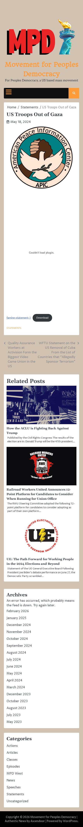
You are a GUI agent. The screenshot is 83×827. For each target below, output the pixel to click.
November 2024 (19, 632)
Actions (12, 746)
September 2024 (19, 646)
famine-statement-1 (19, 318)
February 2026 (18, 611)
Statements (14, 328)
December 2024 (19, 625)
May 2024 (14, 673)
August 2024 (16, 653)
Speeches (14, 787)
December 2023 (18, 694)
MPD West (15, 773)
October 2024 (17, 639)
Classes (12, 760)
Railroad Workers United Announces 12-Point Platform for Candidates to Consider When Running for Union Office (40, 494)
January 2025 (16, 618)
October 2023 (17, 701)
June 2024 (14, 666)
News (11, 780)
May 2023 (14, 722)
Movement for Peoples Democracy (53, 817)
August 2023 (16, 708)
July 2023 (13, 715)
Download (42, 318)
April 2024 (14, 680)
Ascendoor (37, 821)
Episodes (13, 766)
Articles (12, 753)
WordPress (70, 821)
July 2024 (14, 660)
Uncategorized (17, 801)
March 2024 (16, 687)
